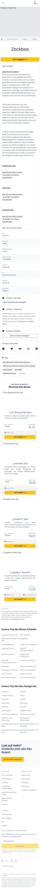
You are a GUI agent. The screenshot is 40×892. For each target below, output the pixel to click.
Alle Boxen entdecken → (20, 384)
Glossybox (5, 666)
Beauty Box (5, 699)
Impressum (25, 779)
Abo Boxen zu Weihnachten (25, 719)
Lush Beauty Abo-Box (20, 412)
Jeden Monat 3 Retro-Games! (12, 172)
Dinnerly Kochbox (7, 654)
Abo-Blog (4, 782)
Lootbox (4, 243)
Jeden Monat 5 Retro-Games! (12, 216)
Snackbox (23, 707)
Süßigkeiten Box (25, 710)
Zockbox (4, 283)
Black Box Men (25, 635)
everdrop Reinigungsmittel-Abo (9, 661)
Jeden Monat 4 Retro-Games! (12, 194)
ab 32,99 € (5, 235)
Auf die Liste (20, 846)
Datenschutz (25, 775)
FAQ (2, 822)
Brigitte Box (24, 639)
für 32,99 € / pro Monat (10, 175)
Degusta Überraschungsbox (27, 649)
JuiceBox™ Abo (20, 519)
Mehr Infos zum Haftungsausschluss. (13, 619)
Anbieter (5, 280)
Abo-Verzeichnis (7, 775)
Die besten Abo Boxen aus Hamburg (29, 725)
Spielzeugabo (6, 710)
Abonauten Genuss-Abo (9, 635)
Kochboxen (5, 692)
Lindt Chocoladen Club (28, 666)
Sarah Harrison (6, 674)
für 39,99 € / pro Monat (10, 197)
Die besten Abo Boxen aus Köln (10, 731)
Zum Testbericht (30, 595)
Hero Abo (6, 187)
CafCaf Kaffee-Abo (7, 645)
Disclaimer (25, 782)
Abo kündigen (6, 818)
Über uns (4, 804)
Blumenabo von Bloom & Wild (10, 640)
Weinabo (23, 692)
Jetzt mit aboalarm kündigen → (20, 336)
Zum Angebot (19, 59)
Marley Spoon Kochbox (9, 670)
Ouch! (5, 875)
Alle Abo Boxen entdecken (12, 759)
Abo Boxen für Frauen (27, 714)
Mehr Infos (10, 433)
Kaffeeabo (5, 707)
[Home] (2, 39)
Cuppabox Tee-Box (20, 572)
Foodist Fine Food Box (27, 660)
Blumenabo (5, 703)
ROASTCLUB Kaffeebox (28, 670)
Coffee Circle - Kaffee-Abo (29, 645)
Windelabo (24, 703)
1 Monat (4, 251)
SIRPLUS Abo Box (26, 674)
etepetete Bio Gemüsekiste (24, 655)
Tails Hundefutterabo (8, 678)
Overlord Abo (8, 210)
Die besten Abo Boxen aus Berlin (10, 725)
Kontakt (4, 826)
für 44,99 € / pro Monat (10, 219)
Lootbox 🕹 (5, 267)
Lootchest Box (20, 463)
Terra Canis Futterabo (27, 678)
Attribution (25, 786)
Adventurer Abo (9, 165)
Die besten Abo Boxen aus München (29, 731)
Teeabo (22, 695)
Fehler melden (6, 814)
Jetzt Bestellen (7, 177)
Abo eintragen (6, 779)
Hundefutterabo (7, 695)
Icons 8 (34, 874)
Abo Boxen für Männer (9, 714)
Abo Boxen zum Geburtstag (6, 719)
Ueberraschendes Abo (9, 275)
